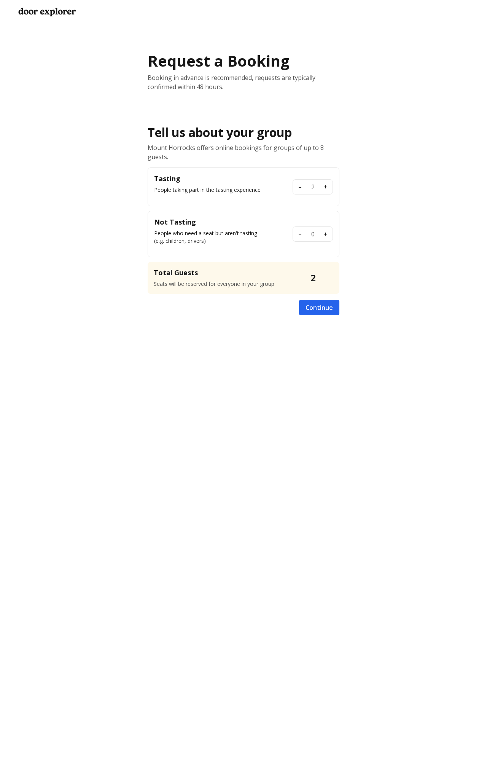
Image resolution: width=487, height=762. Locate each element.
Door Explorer (47, 11)
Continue (319, 307)
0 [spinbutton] (313, 234)
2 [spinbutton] (313, 187)
